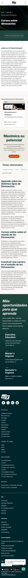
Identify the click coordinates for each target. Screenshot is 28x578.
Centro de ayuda (6, 527)
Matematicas (4, 427)
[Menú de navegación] (2, 2)
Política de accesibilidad (8, 550)
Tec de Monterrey (6, 460)
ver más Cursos (5, 436)
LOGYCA (3, 469)
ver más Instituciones (7, 476)
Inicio (2, 12)
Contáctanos (5, 524)
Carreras (3, 510)
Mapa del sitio (5, 553)
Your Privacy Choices (7, 555)
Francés (3, 452)
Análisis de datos (5, 431)
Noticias (3, 513)
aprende (8, 12)
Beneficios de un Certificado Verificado (11, 485)
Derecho (3, 422)
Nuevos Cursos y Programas (9, 487)
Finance (17, 169)
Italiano (3, 449)
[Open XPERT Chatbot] (23, 568)
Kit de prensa (5, 532)
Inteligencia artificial (6, 413)
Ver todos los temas (7, 173)
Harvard (3, 462)
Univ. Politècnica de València (9, 474)
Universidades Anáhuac (7, 472)
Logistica (3, 429)
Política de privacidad (7, 545)
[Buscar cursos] (25, 2)
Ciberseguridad (5, 434)
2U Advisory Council (7, 508)
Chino (2, 447)
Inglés (2, 445)
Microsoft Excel (5, 415)
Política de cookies (6, 548)
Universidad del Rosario (7, 465)
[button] (3, 402)
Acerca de (4, 500)
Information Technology (8, 169)
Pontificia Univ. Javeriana (8, 467)
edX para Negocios (7, 503)
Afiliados (3, 505)
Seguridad (4, 529)
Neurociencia (4, 425)
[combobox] (14, 35)
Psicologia (4, 418)
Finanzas (3, 420)
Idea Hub (4, 522)
